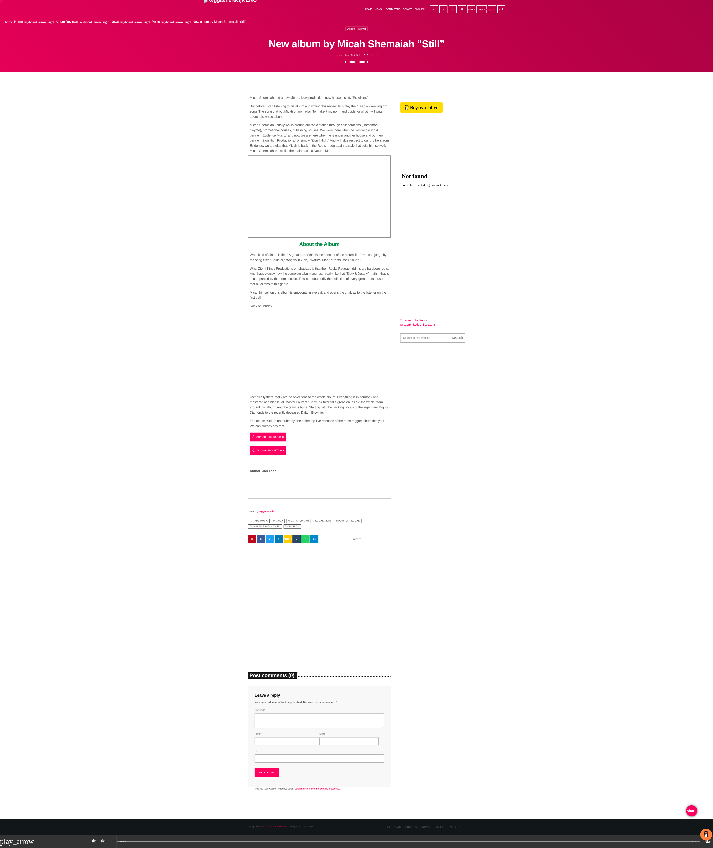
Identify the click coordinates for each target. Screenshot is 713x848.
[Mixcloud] (443, 9)
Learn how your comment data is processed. (317, 788)
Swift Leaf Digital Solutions (274, 826)
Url (256, 751)
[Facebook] (462, 9)
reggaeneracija (266, 511)
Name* (258, 733)
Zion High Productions (265, 526)
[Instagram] (453, 9)
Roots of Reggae (348, 521)
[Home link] (230, 9)
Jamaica (278, 521)
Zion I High (292, 526)
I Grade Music (259, 521)
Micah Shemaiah (298, 521)
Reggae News (323, 521)
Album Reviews (356, 29)
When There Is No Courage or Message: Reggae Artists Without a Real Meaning (281, 629)
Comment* (260, 710)
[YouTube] (434, 9)
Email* (322, 733)
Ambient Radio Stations (418, 324)
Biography (258, 617)
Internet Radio (412, 320)
